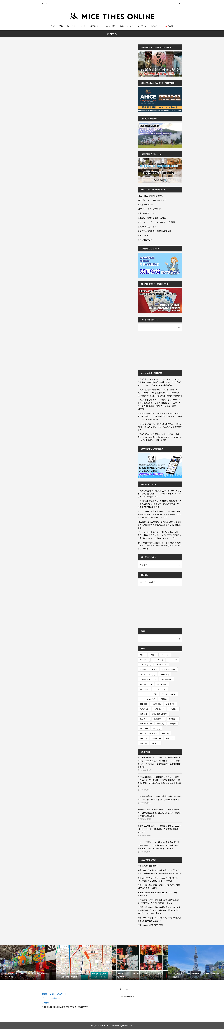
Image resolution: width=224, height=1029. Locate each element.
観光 (169, 738)
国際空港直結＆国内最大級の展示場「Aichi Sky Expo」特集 (157, 894)
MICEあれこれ (95, 26)
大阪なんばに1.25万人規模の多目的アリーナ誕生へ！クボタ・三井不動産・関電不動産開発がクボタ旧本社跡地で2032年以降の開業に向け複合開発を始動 (159, 781)
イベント (145, 664)
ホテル (161, 684)
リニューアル (168, 694)
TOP (53, 26)
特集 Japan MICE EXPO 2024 (150, 925)
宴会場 (144, 719)
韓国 (155, 743)
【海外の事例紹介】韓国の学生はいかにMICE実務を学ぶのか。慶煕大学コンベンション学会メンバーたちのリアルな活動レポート (159, 493)
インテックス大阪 (148, 669)
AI (142, 655)
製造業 (156, 738)
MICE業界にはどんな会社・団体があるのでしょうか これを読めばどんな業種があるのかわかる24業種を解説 (160, 524)
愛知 (160, 723)
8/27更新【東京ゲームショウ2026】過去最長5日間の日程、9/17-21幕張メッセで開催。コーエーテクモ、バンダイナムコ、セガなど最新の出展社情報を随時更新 (159, 762)
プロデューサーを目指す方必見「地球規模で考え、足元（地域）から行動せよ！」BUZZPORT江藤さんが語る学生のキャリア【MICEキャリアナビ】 (159, 535)
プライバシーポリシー (51, 998)
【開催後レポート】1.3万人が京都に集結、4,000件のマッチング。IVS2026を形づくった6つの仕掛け (159, 798)
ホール (144, 689)
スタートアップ (148, 679)
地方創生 (159, 709)
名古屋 (144, 709)
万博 (164, 699)
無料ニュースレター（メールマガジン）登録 (156, 222)
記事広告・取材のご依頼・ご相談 (152, 217)
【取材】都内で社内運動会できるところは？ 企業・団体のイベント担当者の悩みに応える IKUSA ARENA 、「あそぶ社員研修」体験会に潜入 (159, 437)
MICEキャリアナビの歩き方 (149, 209)
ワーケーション (147, 699)
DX (153, 655)
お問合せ (45, 1002)
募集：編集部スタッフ (147, 213)
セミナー (166, 679)
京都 (143, 704)
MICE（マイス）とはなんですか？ (152, 200)
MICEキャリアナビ (126, 26)
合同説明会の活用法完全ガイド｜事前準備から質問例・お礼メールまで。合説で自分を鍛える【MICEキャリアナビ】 (159, 545)
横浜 (165, 733)
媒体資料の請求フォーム (148, 226)
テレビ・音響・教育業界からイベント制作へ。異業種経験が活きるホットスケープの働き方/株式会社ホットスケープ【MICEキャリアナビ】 (159, 514)
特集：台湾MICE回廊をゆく (149, 865)
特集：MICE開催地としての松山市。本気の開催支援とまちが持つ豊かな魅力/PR (159, 919)
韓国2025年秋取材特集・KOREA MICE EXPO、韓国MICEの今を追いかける (159, 887)
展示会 (158, 719)
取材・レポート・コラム (76, 26)
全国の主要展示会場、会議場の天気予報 (154, 231)
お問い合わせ (156, 26)
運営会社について (145, 239)
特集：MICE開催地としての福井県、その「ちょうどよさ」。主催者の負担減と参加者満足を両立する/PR (159, 872)
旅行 (173, 723)
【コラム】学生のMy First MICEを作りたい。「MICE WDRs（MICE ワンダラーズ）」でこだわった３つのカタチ (160, 426)
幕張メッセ (146, 723)
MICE (165, 655)
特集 (61, 26)
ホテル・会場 (110, 26)
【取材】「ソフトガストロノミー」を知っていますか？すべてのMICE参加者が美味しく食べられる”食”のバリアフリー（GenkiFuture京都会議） (159, 382)
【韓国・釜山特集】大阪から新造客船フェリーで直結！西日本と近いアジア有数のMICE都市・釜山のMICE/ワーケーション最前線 (159, 910)
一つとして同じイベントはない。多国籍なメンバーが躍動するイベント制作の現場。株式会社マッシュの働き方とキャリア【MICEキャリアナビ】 (159, 845)
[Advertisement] (155, 348)
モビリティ (159, 689)
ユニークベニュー (148, 694)
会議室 (156, 704)
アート (172, 660)
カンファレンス (147, 674)
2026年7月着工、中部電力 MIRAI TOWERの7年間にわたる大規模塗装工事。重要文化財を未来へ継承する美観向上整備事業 (159, 812)
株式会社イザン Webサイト (54, 993)
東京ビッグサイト (148, 733)
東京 (144, 728)
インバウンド (168, 669)
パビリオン (146, 684)
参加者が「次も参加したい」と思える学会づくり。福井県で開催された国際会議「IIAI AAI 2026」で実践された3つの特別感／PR (160, 416)
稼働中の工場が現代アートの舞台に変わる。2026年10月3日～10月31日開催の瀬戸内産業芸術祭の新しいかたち (159, 828)
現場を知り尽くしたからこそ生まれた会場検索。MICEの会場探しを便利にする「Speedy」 (158, 879)
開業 (143, 743)
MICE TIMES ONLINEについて (150, 195)
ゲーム (165, 674)
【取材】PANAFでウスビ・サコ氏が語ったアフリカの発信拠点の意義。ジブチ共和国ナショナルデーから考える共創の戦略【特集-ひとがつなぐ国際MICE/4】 (159, 404)
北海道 (170, 704)
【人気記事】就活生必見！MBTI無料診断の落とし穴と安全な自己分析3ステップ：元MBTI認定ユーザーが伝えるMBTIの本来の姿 (160, 504)
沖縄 (143, 738)
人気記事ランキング (146, 204)
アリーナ (158, 660)
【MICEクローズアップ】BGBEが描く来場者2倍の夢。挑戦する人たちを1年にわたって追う (159, 901)
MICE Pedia (142, 26)
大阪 (173, 709)
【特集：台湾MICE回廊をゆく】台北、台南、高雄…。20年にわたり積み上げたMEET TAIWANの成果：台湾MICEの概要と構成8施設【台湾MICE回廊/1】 (160, 392)
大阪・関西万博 (159, 714)
